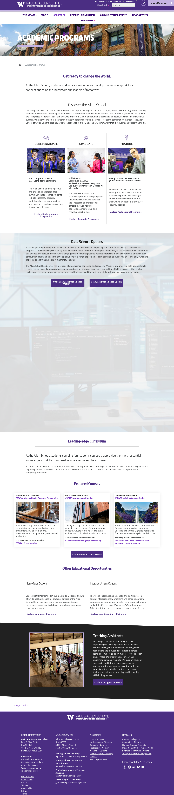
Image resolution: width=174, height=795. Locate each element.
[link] (87, 554)
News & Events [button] (140, 15)
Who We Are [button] (29, 15)
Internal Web (26, 779)
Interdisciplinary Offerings (101, 753)
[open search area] (143, 3)
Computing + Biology (131, 742)
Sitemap (24, 785)
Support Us (88, 20)
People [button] (44, 15)
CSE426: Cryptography (26, 543)
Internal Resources (159, 3)
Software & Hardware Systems (135, 750)
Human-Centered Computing (135, 745)
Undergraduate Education (101, 742)
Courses (93, 756)
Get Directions (27, 776)
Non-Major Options (98, 750)
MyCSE (24, 782)
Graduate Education (98, 745)
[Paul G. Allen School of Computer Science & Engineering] (49, 3)
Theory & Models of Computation (136, 753)
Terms (24, 793)
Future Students (97, 739)
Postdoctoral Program (99, 747)
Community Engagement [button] (113, 15)
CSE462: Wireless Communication (130, 498)
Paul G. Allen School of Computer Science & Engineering (20, 64)
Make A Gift (103, 4)
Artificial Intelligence (131, 739)
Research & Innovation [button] (82, 15)
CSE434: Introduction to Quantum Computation (37, 498)
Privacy (24, 791)
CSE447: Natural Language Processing (83, 540)
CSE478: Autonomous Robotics (79, 498)
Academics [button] (59, 15)
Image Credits (21, 705)
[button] (46, 215)
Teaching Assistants (98, 759)
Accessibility (26, 788)
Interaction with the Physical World (137, 747)
